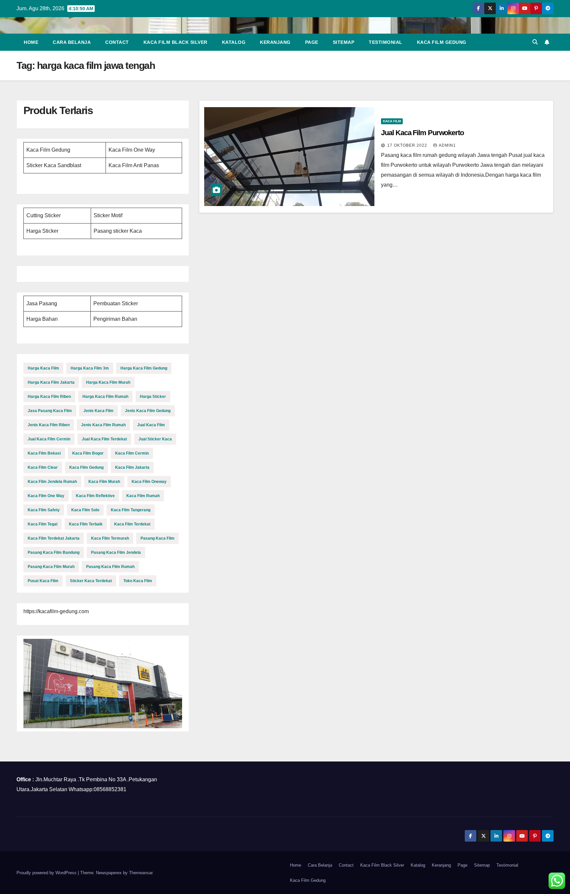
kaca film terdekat (132, 524)
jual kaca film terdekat (104, 439)
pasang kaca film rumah (110, 566)
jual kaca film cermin (49, 439)
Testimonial (385, 42)
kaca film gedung (86, 467)
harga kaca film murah (108, 382)
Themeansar (140, 872)
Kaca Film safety (44, 510)
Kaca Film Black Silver (175, 42)
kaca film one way (46, 495)
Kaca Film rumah (143, 495)
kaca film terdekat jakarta (53, 538)
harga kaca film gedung (143, 368)
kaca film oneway (149, 481)
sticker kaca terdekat (91, 581)
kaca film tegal (42, 524)
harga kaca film (43, 368)
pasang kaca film (157, 538)
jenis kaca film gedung (148, 410)
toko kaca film (137, 581)
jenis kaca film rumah (103, 425)
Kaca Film (392, 121)
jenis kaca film (98, 410)
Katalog (234, 42)
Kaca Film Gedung (441, 42)
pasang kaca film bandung (53, 552)
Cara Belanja (72, 42)
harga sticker (153, 396)
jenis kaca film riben (49, 425)
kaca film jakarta (132, 467)
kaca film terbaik (86, 524)
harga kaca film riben (49, 396)
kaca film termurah (110, 538)
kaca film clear (43, 467)
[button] (535, 42)
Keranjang (275, 42)
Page (311, 42)
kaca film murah (104, 481)
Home (31, 42)
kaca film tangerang (130, 510)
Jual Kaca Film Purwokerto (422, 133)
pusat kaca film (43, 581)
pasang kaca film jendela (116, 552)
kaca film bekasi (44, 453)
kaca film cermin (132, 453)
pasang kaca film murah (51, 566)
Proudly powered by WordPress (47, 872)
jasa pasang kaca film (50, 410)
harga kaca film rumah (105, 396)
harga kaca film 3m (90, 368)
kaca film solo (85, 510)
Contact (117, 42)
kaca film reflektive (95, 495)
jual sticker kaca (155, 439)
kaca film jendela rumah (52, 481)
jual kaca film (151, 425)
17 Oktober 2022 (407, 145)
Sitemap (344, 42)
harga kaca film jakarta (51, 382)
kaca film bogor (88, 453)
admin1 (447, 145)
